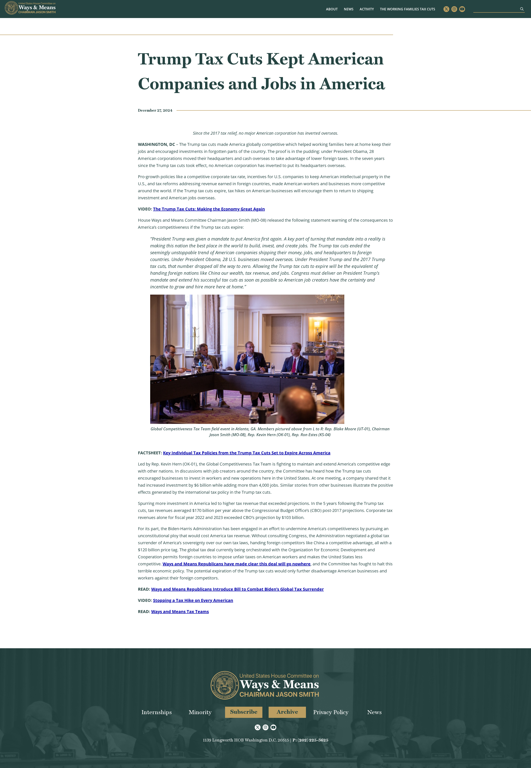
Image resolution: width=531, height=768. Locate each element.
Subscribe (243, 711)
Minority (200, 712)
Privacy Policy (330, 712)
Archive (287, 711)
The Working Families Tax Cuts (407, 9)
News (348, 9)
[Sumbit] (522, 8)
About (332, 9)
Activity (367, 9)
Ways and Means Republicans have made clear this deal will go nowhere (237, 564)
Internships (156, 712)
